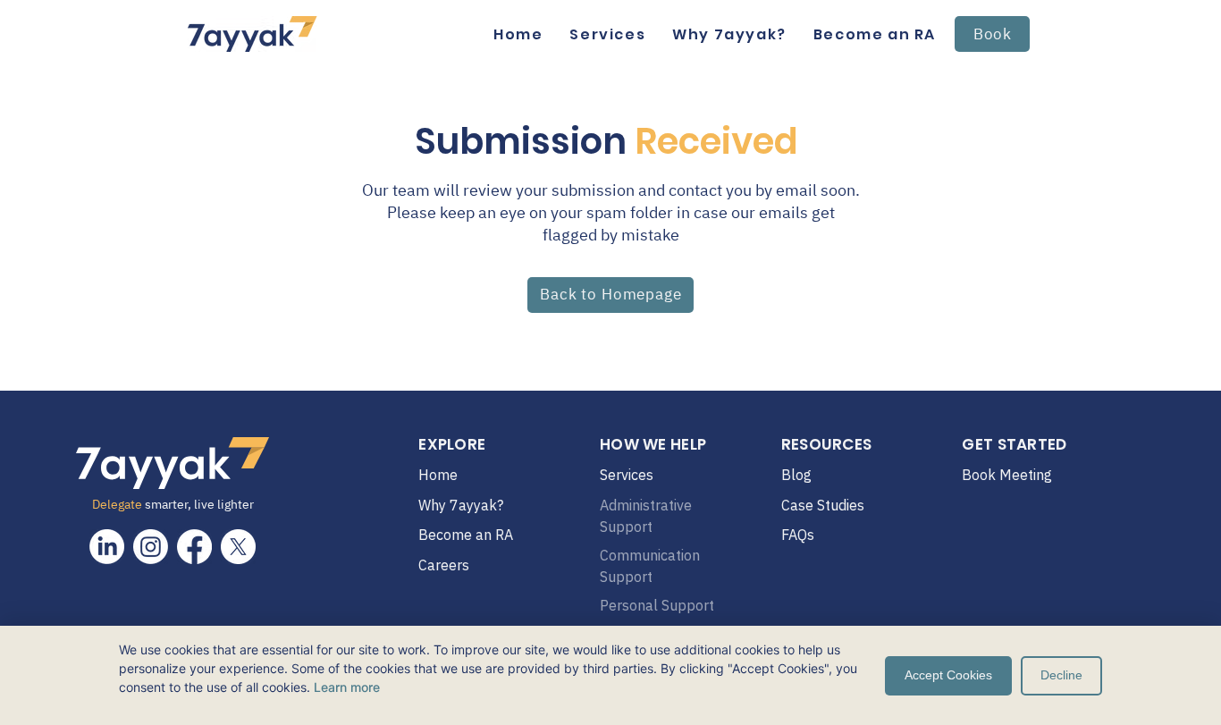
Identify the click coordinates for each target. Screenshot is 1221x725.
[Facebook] (194, 546)
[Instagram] (150, 546)
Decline (1061, 675)
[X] (238, 546)
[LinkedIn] (106, 546)
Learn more (347, 687)
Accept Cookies (948, 675)
